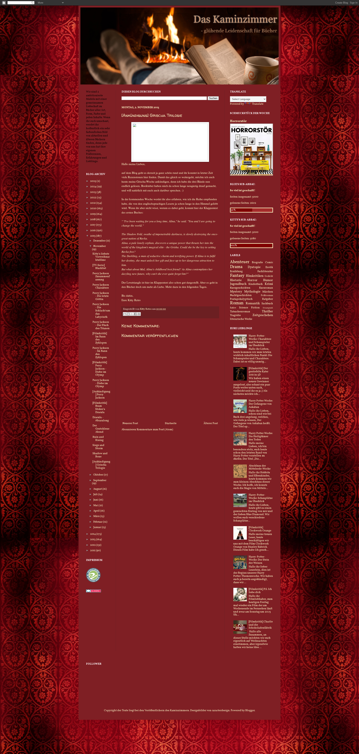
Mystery (236, 292)
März (96, 516)
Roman (236, 303)
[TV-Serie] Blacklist (99, 267)
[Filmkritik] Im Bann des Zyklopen (100, 338)
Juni (96, 500)
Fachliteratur (265, 271)
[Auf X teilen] (132, 314)
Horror (252, 280)
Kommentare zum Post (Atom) (155, 429)
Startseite (171, 423)
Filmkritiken (254, 276)
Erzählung (236, 271)
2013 (93, 539)
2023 (93, 192)
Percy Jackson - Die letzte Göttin (101, 296)
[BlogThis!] (128, 314)
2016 (93, 230)
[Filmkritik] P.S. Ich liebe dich (260, 590)
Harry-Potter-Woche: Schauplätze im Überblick (261, 498)
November (99, 246)
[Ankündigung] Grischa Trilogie (101, 465)
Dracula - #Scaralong (101, 419)
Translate (257, 104)
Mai (96, 505)
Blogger (250, 710)
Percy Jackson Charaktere (101, 286)
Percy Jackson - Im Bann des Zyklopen (101, 352)
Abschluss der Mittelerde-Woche (260, 467)
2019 (93, 214)
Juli (95, 494)
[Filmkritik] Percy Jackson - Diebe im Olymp (100, 369)
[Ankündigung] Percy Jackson (101, 395)
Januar (97, 527)
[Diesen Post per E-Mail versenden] (125, 314)
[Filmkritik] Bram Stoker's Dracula (100, 407)
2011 (93, 550)
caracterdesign (221, 710)
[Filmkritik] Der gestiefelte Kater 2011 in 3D (258, 372)
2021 (93, 203)
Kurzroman (266, 288)
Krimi (269, 284)
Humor (268, 280)
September (99, 480)
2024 (93, 186)
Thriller (267, 311)
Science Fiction (249, 308)
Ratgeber (267, 299)
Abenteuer (239, 262)
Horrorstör (238, 121)
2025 (93, 181)
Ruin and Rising (98, 438)
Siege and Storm (98, 447)
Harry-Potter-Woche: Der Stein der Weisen (259, 560)
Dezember (99, 241)
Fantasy (237, 276)
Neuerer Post (130, 423)
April (96, 511)
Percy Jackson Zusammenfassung (101, 277)
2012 (93, 545)
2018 (93, 219)
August (97, 489)
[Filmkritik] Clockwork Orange (260, 529)
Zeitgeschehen (262, 315)
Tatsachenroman (240, 311)
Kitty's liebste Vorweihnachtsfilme (101, 257)
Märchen (267, 292)
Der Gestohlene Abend (101, 429)
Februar (98, 522)
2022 (93, 197)
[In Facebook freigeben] (135, 314)
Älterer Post (210, 423)
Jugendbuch (238, 284)
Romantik (253, 303)
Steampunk (268, 307)
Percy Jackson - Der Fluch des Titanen (101, 325)
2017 (93, 225)
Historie (236, 280)
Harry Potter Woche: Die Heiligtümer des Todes (261, 436)
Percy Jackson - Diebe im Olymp (101, 383)
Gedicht (269, 276)
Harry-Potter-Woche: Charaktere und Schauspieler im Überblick (260, 340)
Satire (233, 308)
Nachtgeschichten (241, 295)
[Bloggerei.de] (93, 591)
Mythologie (252, 292)
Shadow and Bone (100, 455)
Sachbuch (267, 303)
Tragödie (235, 315)
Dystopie (254, 267)
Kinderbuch (255, 284)
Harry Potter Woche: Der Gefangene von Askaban (261, 404)
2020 (93, 208)
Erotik (269, 267)
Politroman (267, 295)
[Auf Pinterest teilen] (139, 314)
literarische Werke (241, 319)
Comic (269, 262)
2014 (93, 534)
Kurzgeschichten (240, 288)
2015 (93, 236)
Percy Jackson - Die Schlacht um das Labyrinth (101, 311)
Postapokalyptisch (241, 299)
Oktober (98, 475)
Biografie (257, 262)
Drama (236, 267)
